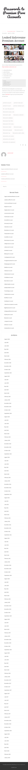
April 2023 (6, 470)
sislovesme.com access (8, 136)
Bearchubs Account (8, 280)
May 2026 (6, 349)
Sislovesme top (6, 133)
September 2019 (8, 616)
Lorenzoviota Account (9, 213)
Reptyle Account (7, 206)
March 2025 (6, 393)
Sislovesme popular (7, 130)
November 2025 (7, 366)
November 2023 (7, 447)
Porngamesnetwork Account (10, 260)
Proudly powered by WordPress (10, 764)
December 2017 (7, 680)
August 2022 (7, 497)
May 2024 (6, 427)
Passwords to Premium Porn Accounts (14, 13)
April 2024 (6, 430)
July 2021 (6, 541)
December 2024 (7, 403)
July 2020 (6, 582)
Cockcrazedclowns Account (8, 178)
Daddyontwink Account (9, 287)
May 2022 (6, 508)
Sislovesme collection (18, 114)
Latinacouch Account (8, 247)
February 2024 (7, 437)
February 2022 (7, 518)
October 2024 (7, 410)
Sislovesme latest (7, 127)
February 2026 (7, 359)
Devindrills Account (8, 220)
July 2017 (6, 697)
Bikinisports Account (8, 253)
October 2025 (7, 369)
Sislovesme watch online (18, 133)
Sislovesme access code (8, 111)
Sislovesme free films (8, 120)
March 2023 (6, 474)
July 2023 (6, 460)
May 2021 (6, 548)
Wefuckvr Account (8, 324)
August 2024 (7, 416)
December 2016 (7, 720)
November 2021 (7, 528)
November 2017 (7, 683)
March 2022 (6, 514)
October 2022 (7, 491)
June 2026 (6, 345)
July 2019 (6, 622)
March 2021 (6, 555)
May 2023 (6, 467)
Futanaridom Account (8, 233)
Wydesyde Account (8, 314)
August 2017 (7, 693)
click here (8, 94)
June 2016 (6, 740)
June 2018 (6, 659)
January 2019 (7, 636)
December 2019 (7, 605)
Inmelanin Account (8, 250)
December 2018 (7, 639)
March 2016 (6, 751)
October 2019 (7, 612)
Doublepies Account (8, 301)
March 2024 (6, 433)
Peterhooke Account (8, 216)
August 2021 (7, 538)
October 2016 (7, 727)
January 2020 (7, 602)
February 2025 (7, 396)
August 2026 (7, 339)
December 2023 (7, 443)
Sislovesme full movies (8, 124)
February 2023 (7, 477)
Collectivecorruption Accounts (10, 304)
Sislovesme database (8, 117)
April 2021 (6, 551)
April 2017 (6, 707)
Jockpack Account (8, 321)
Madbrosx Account (8, 267)
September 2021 (8, 535)
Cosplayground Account (9, 257)
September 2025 (8, 372)
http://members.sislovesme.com (9, 67)
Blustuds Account (8, 318)
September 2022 (8, 494)
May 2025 (6, 386)
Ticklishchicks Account (9, 294)
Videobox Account (8, 270)
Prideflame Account (8, 277)
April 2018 (6, 666)
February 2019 (7, 632)
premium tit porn (7, 105)
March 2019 (6, 629)
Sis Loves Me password (8, 108)
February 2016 (7, 754)
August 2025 (7, 376)
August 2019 (7, 619)
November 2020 (7, 568)
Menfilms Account (8, 297)
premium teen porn (18, 102)
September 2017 (8, 690)
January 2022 (7, 521)
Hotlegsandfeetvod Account (10, 311)
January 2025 (7, 400)
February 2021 (7, 558)
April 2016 (6, 747)
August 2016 (7, 734)
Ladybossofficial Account (7, 174)
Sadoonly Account (8, 226)
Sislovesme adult (7, 114)
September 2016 (8, 730)
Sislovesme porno (19, 130)
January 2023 (7, 481)
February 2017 (7, 713)
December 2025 (7, 362)
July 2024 (6, 420)
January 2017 (7, 717)
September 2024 (8, 413)
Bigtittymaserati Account (9, 307)
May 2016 (6, 744)
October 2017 (7, 686)
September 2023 (8, 454)
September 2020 (8, 575)
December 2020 (7, 565)
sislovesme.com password (9, 142)
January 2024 (7, 440)
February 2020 (7, 599)
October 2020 (7, 572)
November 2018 (7, 643)
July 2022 (6, 501)
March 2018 (6, 670)
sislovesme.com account (8, 139)
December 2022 (7, 484)
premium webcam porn (18, 105)
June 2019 (6, 626)
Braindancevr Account (9, 230)
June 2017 (6, 700)
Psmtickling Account (8, 291)
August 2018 (7, 653)
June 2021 (6, 545)
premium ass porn (7, 102)
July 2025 (6, 379)
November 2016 (7, 724)
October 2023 (7, 450)
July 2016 (6, 737)
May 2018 (6, 663)
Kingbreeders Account (9, 210)
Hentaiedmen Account (9, 328)
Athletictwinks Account (9, 284)
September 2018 (8, 649)
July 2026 (6, 342)
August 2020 (7, 578)
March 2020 (6, 595)
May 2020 (6, 588)
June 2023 (6, 464)
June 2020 (6, 585)
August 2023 (7, 457)
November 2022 (7, 487)
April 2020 (6, 592)
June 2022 (6, 504)
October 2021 (7, 531)
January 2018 (7, 676)
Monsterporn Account (9, 240)
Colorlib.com (14, 767)
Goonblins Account (8, 237)
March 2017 (6, 710)
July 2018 (6, 656)
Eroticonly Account (8, 223)
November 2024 (7, 406)
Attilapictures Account (9, 243)
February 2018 (7, 673)
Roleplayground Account (9, 264)
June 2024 (6, 423)
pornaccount (12, 31)
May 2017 (6, 703)
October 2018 (7, 646)
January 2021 (7, 561)
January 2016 (7, 757)
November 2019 (7, 609)
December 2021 (7, 524)
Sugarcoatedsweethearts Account (9, 169)
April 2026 (6, 352)
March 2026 (6, 356)
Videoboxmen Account (9, 274)
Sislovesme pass (17, 127)
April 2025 (6, 389)
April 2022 (6, 511)
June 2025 (6, 383)
